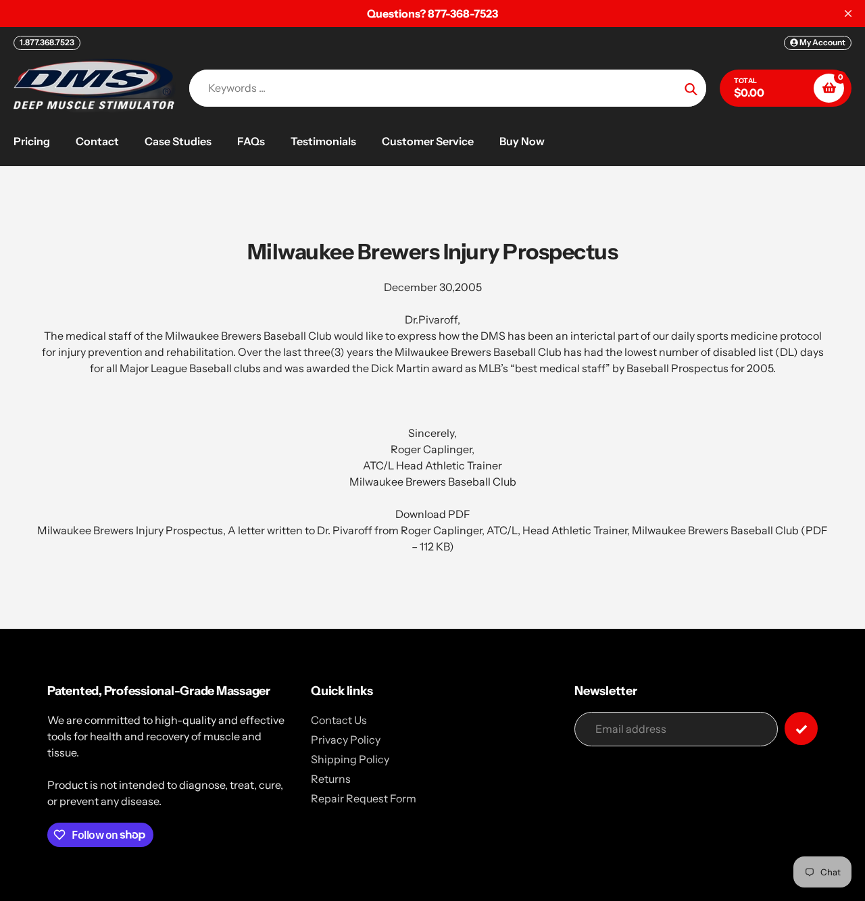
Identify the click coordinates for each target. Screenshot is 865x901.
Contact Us (339, 720)
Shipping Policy (350, 759)
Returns (331, 779)
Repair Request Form (363, 798)
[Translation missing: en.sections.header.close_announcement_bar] (848, 13)
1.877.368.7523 (47, 42)
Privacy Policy (345, 739)
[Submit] (801, 728)
